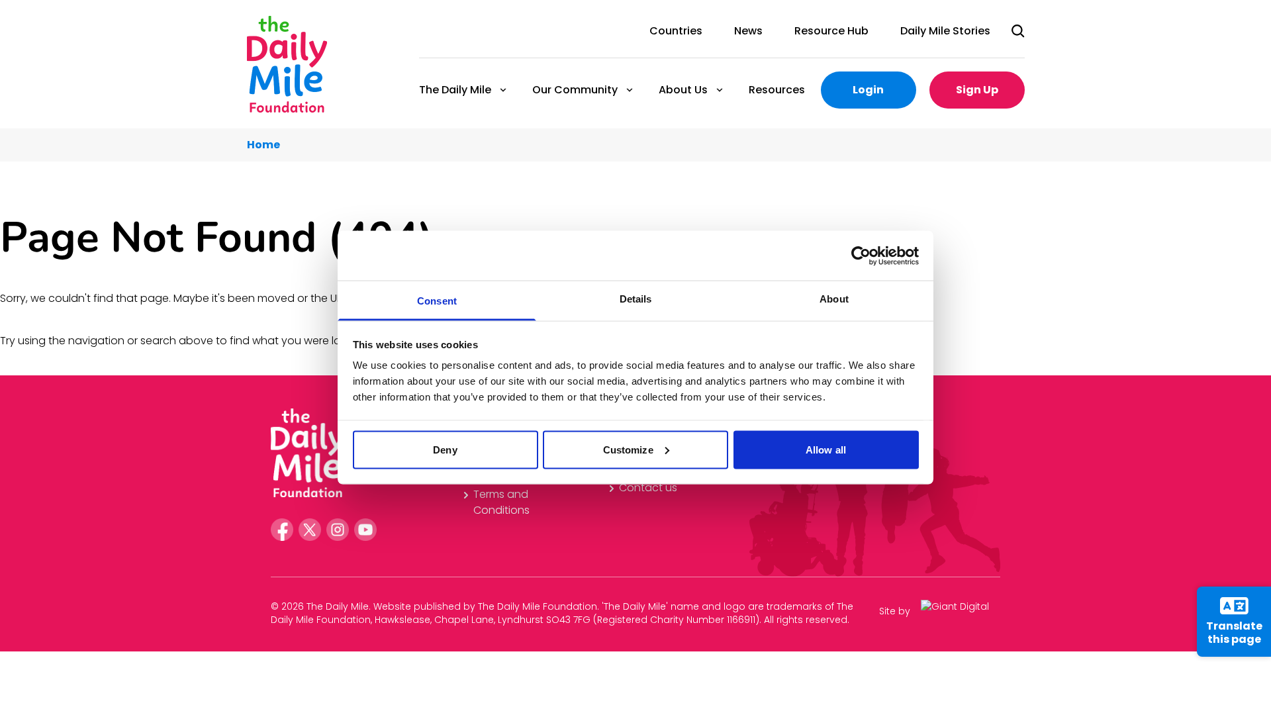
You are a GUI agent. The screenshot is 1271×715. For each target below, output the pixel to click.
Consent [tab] (437, 301)
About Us (682, 89)
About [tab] (834, 299)
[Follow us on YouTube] (365, 529)
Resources (777, 89)
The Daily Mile (454, 89)
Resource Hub (831, 30)
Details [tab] (636, 299)
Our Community (574, 89)
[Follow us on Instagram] (337, 529)
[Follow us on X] (310, 529)
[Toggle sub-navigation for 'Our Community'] (629, 90)
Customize (628, 449)
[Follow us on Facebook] (282, 529)
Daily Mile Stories (945, 30)
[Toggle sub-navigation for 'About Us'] (719, 90)
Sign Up (977, 89)
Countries (675, 30)
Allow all (826, 449)
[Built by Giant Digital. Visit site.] (960, 611)
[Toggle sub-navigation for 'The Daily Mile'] (503, 90)
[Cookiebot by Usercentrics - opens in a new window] (861, 255)
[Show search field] (1018, 31)
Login (868, 89)
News (748, 30)
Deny (445, 449)
